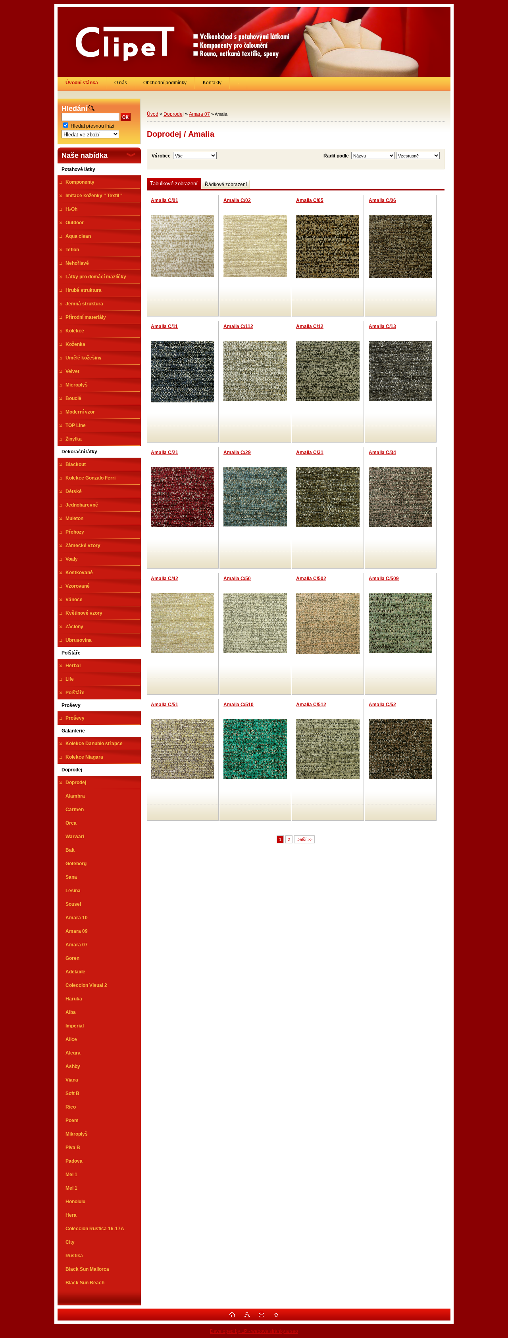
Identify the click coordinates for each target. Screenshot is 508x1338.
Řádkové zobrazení (226, 184)
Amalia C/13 (382, 326)
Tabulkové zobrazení (174, 183)
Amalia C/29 (237, 452)
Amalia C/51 (164, 704)
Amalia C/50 (237, 578)
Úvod (152, 114)
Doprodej (174, 114)
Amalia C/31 (309, 452)
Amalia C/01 (164, 200)
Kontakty (212, 82)
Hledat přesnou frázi (92, 126)
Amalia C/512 (311, 704)
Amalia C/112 (238, 326)
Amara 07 (199, 114)
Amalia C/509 (384, 578)
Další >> (304, 839)
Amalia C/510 (238, 704)
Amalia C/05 (309, 200)
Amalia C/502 (311, 578)
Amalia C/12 (309, 326)
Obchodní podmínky (165, 82)
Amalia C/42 (164, 578)
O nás (120, 82)
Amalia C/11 (164, 326)
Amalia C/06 (382, 200)
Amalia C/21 (164, 452)
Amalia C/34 (382, 452)
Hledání (74, 109)
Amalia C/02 (237, 200)
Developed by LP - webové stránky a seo (254, 1331)
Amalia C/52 (382, 704)
